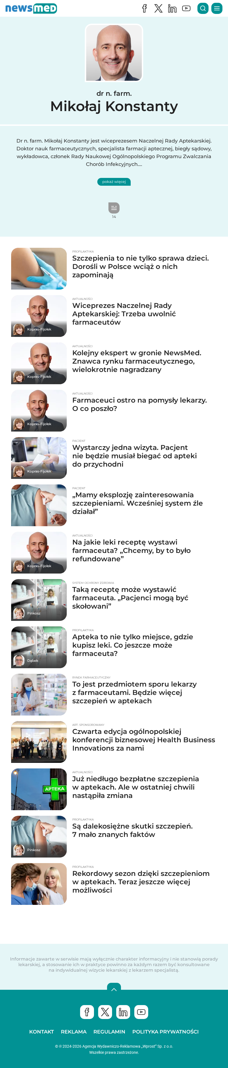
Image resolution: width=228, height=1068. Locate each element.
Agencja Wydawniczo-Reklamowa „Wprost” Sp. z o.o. (127, 1046)
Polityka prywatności (165, 1032)
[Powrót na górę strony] (114, 990)
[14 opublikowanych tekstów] (114, 208)
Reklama (73, 1032)
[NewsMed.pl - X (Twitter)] (158, 8)
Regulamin (109, 1032)
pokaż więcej (114, 181)
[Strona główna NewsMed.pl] (31, 8)
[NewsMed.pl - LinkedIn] (172, 8)
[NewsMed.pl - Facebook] (144, 8)
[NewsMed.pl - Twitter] (105, 1012)
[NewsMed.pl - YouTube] (186, 8)
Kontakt (41, 1032)
